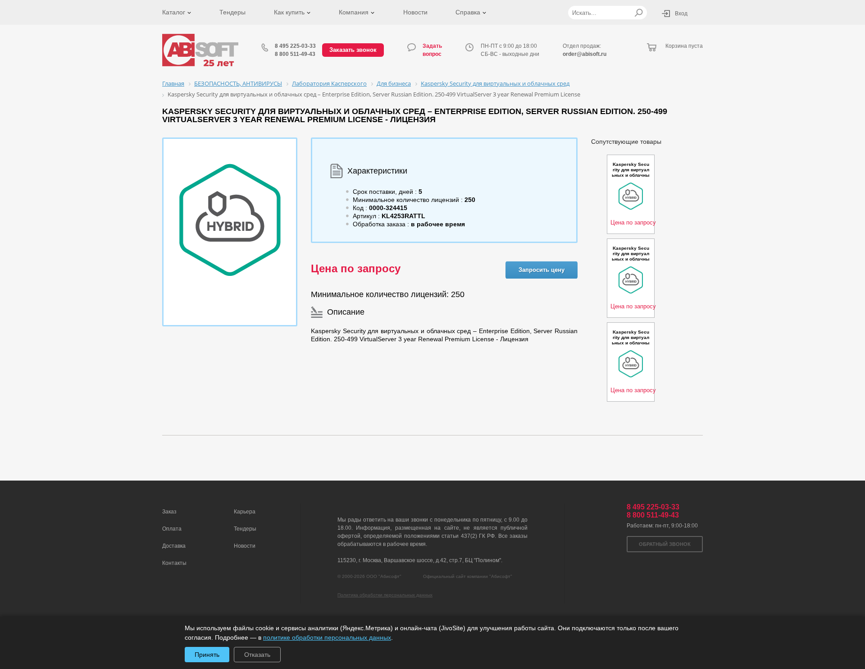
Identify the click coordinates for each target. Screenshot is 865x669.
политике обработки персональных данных (327, 637)
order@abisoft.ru (584, 54)
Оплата (172, 529)
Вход (681, 13)
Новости (415, 12)
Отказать (257, 654)
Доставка (174, 546)
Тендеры (232, 12)
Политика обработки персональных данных (384, 594)
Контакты (174, 563)
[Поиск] (638, 13)
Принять (207, 654)
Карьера (244, 512)
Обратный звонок (665, 544)
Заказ (169, 512)
